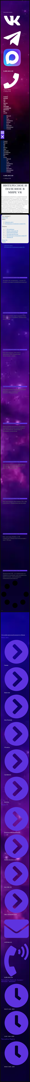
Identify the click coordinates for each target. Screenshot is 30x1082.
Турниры (8, 128)
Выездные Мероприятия (9, 126)
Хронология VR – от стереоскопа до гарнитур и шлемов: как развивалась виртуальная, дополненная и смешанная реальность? (15, 576)
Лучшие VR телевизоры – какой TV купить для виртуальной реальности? (15, 281)
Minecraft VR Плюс (8, 117)
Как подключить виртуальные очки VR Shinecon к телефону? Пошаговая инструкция (14, 317)
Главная (5, 96)
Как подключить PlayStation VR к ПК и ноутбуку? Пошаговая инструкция (15, 502)
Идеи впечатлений (12, 232)
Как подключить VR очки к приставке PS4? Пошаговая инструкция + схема (12, 354)
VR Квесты (5, 146)
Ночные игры (8, 123)
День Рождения (5, 150)
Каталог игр (5, 143)
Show (4, 240)
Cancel (4, 241)
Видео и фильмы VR (12, 231)
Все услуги (5, 156)
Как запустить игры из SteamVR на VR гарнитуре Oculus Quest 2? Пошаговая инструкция (14, 466)
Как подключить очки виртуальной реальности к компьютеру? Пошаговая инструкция (14, 391)
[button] (2, 135)
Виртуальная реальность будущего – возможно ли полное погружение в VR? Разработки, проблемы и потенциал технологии (14, 428)
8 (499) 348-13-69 (8, 977)
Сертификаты (7, 108)
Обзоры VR (10, 237)
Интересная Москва (12, 234)
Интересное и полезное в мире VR (17, 235)
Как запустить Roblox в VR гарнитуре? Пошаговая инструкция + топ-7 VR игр (15, 538)
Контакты (6, 109)
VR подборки (10, 229)
